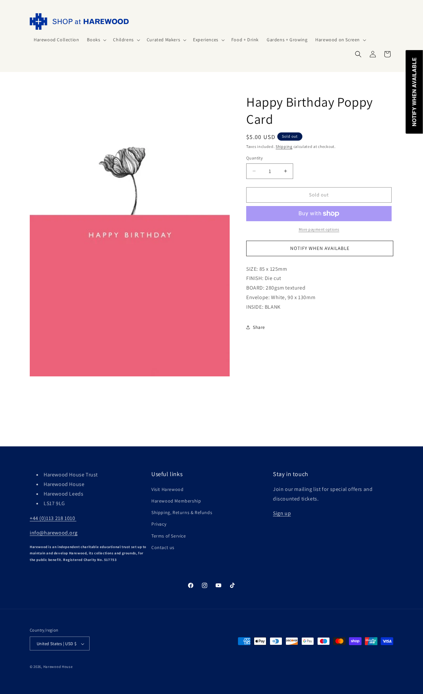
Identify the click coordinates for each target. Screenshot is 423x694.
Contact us (162, 547)
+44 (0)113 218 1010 (53, 517)
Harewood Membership (176, 500)
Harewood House (58, 667)
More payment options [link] (319, 229)
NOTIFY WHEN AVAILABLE (320, 248)
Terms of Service (168, 535)
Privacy (158, 524)
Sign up (282, 513)
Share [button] (259, 327)
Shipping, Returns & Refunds (181, 512)
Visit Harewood (167, 489)
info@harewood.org (53, 532)
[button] (96, 40)
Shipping (284, 146)
